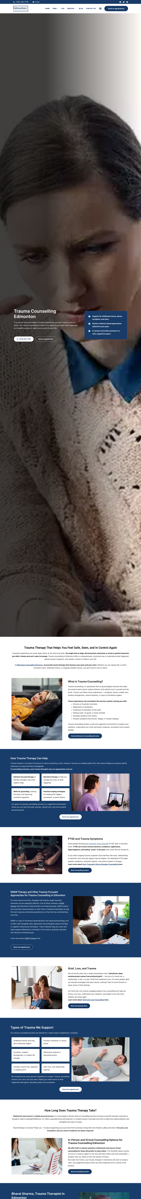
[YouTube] (127, 2)
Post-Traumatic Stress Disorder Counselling (100, 864)
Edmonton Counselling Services (30, 665)
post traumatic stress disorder (96, 844)
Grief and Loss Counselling (93, 1000)
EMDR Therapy (30, 938)
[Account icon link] (100, 8)
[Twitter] (124, 2)
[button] (57, 8)
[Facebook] (120, 2)
